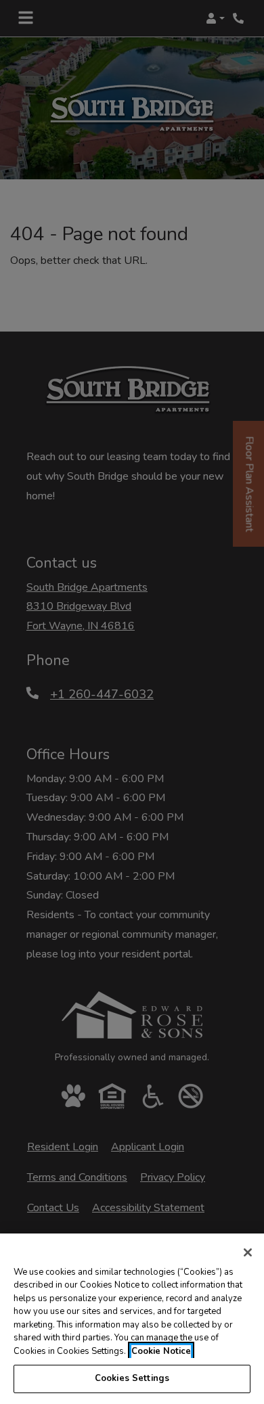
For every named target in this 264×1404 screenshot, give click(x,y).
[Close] (248, 1252)
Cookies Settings (132, 1378)
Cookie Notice (161, 1351)
